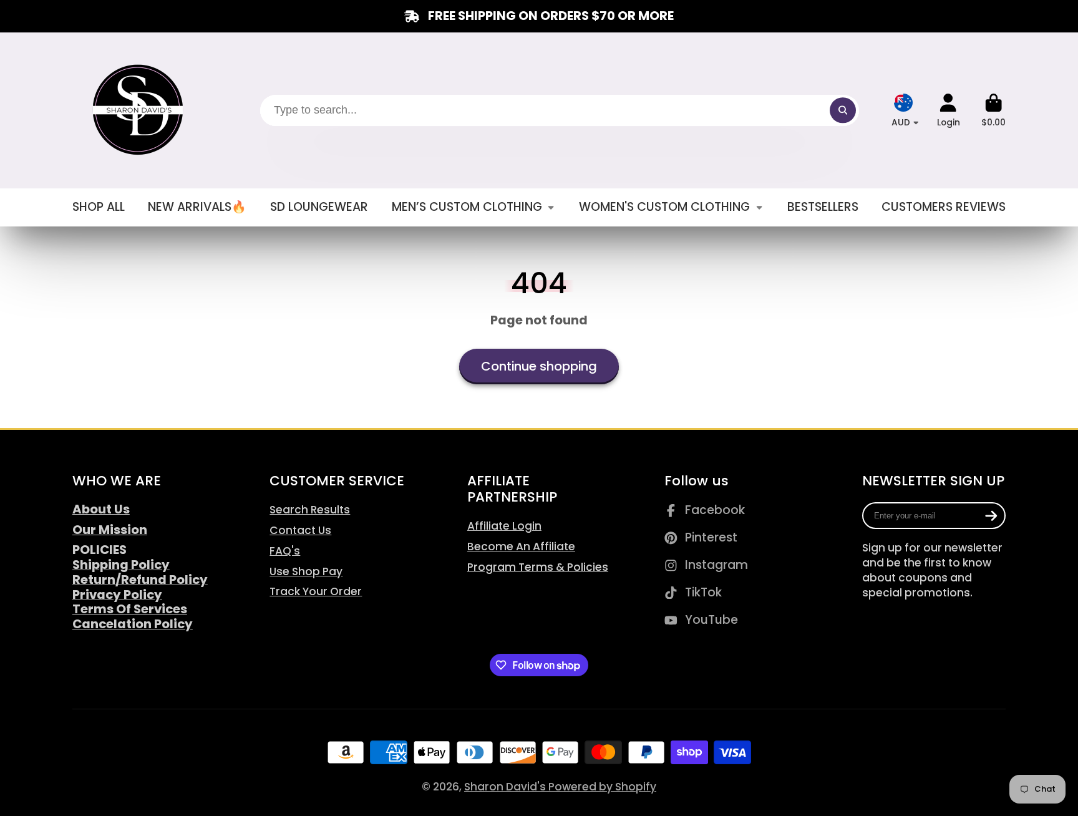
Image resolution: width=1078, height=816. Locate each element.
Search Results (310, 509)
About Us (101, 509)
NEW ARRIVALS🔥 (197, 206)
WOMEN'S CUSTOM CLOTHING (664, 206)
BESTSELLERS (822, 206)
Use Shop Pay (306, 571)
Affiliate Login (504, 525)
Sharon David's (506, 786)
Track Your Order (316, 591)
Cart (993, 110)
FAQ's (285, 550)
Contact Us (300, 530)
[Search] (842, 110)
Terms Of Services (129, 609)
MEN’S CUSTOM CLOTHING (467, 206)
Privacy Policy (117, 594)
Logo (139, 110)
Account (948, 110)
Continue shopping (539, 366)
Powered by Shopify (602, 786)
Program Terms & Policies (537, 567)
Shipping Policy (121, 564)
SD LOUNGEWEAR (319, 206)
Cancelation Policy (132, 624)
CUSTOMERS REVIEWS (943, 206)
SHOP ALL (98, 206)
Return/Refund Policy (140, 579)
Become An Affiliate (521, 546)
